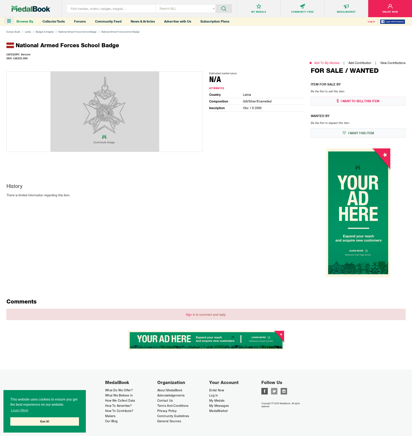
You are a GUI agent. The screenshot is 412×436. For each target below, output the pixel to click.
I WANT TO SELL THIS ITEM (359, 101)
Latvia (28, 31)
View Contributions (393, 63)
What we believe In (119, 395)
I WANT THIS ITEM (360, 133)
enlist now (216, 390)
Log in (371, 21)
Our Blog (111, 421)
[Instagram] (284, 391)
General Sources (169, 421)
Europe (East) (13, 31)
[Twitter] (274, 391)
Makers (110, 416)
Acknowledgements (171, 395)
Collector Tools (53, 21)
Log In (213, 395)
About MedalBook (169, 390)
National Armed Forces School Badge (77, 31)
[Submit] (224, 8)
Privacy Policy (167, 411)
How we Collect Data (120, 400)
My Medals (217, 400)
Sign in (190, 314)
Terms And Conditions (173, 405)
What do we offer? (119, 390)
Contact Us (165, 400)
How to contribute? (119, 411)
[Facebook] (264, 391)
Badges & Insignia (45, 31)
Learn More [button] (19, 410)
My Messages (219, 405)
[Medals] (31, 8)
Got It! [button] (44, 421)
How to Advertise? (118, 405)
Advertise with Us (177, 21)
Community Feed (108, 21)
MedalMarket (218, 411)
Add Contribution (359, 63)
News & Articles (143, 21)
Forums (80, 21)
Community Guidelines (173, 416)
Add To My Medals (326, 63)
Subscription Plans (214, 21)
